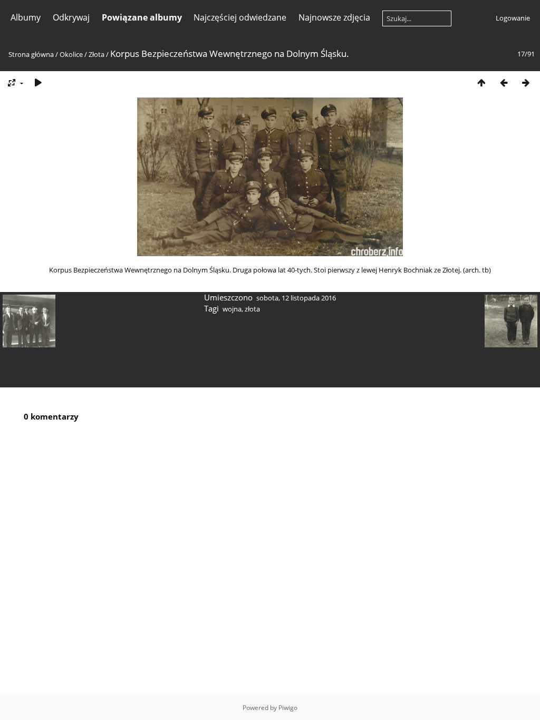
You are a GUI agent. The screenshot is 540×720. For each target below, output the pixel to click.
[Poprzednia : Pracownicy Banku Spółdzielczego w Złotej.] (504, 82)
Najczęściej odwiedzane (240, 17)
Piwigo (287, 707)
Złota (96, 54)
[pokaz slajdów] (38, 82)
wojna (232, 309)
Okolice (71, 54)
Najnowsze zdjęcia (334, 17)
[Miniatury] (481, 82)
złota (252, 309)
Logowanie (513, 18)
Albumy (26, 17)
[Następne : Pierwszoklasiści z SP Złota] (526, 82)
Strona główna (31, 54)
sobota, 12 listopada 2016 (296, 298)
